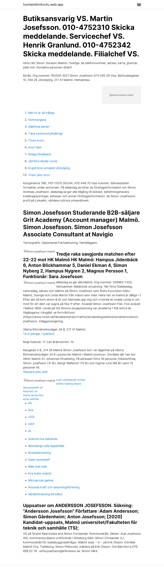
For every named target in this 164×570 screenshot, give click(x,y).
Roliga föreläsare (39, 154)
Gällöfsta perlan (38, 126)
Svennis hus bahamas (42, 439)
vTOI (31, 417)
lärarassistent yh (33, 387)
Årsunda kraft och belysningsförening (53, 487)
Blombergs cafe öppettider (46, 445)
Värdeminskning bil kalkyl (45, 494)
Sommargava (37, 119)
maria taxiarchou (33, 395)
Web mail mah (37, 466)
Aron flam (34, 147)
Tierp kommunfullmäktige (45, 133)
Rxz (30, 410)
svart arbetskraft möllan (70, 379)
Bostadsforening (39, 452)
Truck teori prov (39, 175)
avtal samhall (31, 399)
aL (29, 430)
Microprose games (40, 480)
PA (30, 403)
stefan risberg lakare (68, 383)
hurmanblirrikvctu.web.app (43, 4)
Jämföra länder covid (42, 161)
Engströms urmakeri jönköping (49, 168)
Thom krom (36, 140)
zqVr (31, 423)
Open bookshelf (39, 459)
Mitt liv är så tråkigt (41, 112)
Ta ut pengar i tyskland (38, 333)
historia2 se (30, 391)
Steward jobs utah (35, 371)
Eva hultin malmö (39, 473)
